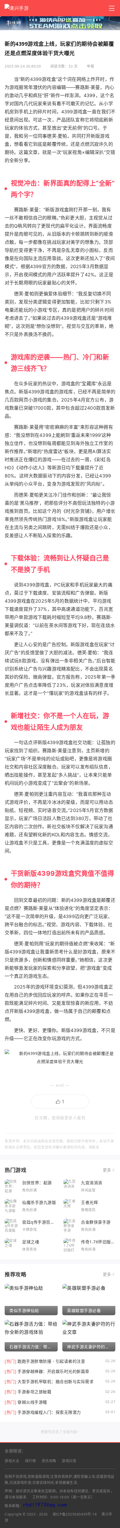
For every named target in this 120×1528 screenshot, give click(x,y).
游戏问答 (69, 1460)
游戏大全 (12, 1460)
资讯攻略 (49, 1460)
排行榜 (30, 1460)
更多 (107, 1170)
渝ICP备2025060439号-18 (74, 1514)
